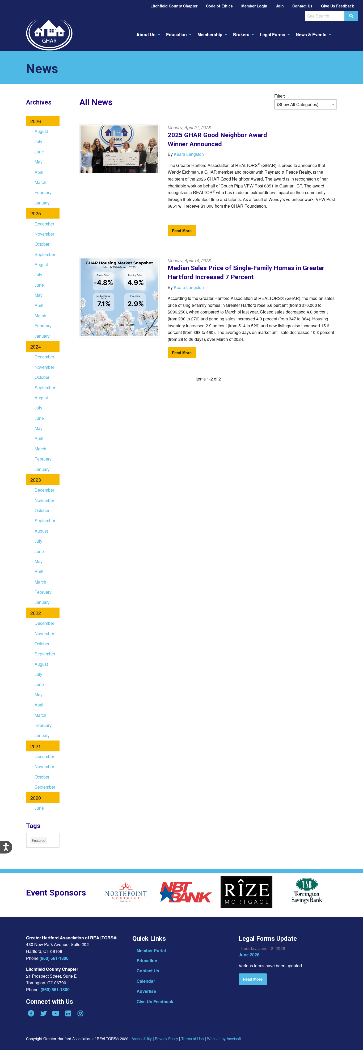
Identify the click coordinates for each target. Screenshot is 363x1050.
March (40, 182)
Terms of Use (192, 1038)
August (41, 131)
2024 (35, 346)
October (42, 244)
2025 (35, 213)
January (42, 203)
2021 (35, 746)
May (39, 162)
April (39, 172)
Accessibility (142, 1038)
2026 (35, 121)
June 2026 (249, 955)
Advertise (146, 991)
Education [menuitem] (176, 34)
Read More (182, 230)
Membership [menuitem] (209, 34)
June (39, 152)
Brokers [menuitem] (241, 34)
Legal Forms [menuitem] (272, 34)
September (45, 254)
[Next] (345, 894)
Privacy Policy (166, 1038)
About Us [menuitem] (145, 34)
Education (147, 960)
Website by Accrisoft (224, 1038)
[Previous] (96, 894)
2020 (35, 797)
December (44, 224)
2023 (35, 479)
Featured (38, 840)
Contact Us (148, 971)
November (44, 234)
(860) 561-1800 (54, 958)
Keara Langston (189, 154)
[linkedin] (68, 1013)
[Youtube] (56, 1013)
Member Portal (151, 950)
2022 (35, 612)
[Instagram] (80, 1013)
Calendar (146, 981)
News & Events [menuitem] (311, 34)
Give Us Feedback (155, 1001)
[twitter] (43, 1013)
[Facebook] (31, 1013)
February (43, 192)
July (38, 142)
